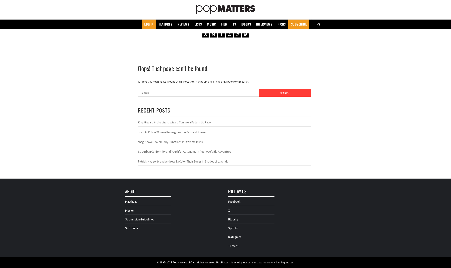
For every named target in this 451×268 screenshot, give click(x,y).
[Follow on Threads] (237, 34)
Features (165, 24)
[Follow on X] (205, 34)
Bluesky (233, 219)
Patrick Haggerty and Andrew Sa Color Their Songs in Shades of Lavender (184, 161)
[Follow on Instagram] (229, 34)
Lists (198, 24)
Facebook (234, 202)
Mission (129, 211)
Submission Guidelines (139, 219)
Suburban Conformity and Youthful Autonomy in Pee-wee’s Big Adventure (184, 152)
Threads (233, 246)
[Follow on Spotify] (245, 34)
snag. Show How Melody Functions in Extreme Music (170, 142)
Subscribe (299, 24)
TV (234, 24)
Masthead (131, 202)
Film (224, 24)
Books (246, 24)
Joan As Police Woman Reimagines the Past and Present (173, 132)
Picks (281, 24)
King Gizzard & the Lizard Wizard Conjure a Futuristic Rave (174, 122)
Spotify (233, 228)
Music (211, 24)
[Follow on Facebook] (221, 34)
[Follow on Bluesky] (213, 34)
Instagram (234, 237)
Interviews (264, 24)
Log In (148, 24)
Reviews (183, 24)
